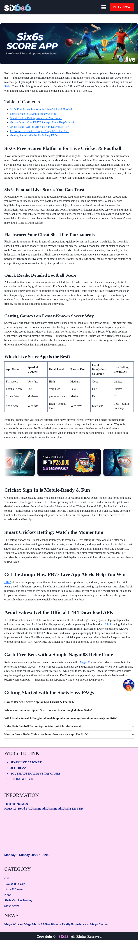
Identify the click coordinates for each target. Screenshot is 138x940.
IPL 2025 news (14, 889)
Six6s (7, 86)
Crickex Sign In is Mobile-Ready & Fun (33, 113)
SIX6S (64, 936)
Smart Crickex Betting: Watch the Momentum (36, 118)
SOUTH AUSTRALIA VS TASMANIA (35, 773)
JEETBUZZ (18, 768)
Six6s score (11, 906)
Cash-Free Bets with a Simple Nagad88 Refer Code (39, 131)
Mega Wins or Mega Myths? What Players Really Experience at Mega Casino (56, 924)
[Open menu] (103, 7)
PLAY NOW (121, 7)
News (7, 895)
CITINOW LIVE (21, 779)
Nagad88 (85, 662)
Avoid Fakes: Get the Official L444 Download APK (40, 126)
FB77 (7, 582)
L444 (108, 624)
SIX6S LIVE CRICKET (26, 762)
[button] (66, 475)
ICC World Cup (14, 884)
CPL (7, 878)
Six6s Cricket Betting (18, 900)
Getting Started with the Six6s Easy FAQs (34, 135)
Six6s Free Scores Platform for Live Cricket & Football (41, 109)
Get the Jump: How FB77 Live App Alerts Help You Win (42, 122)
